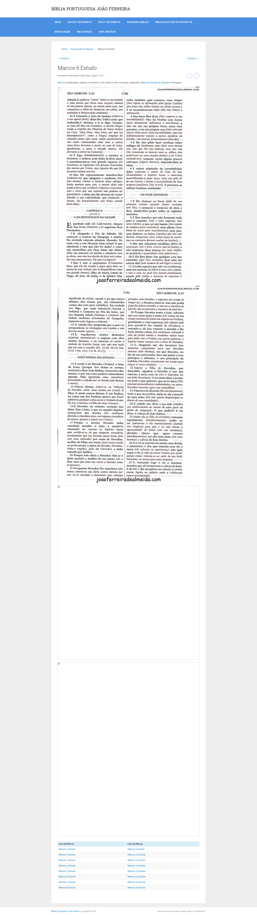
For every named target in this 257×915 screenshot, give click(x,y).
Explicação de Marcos (82, 49)
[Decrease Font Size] (196, 75)
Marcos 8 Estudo (67, 887)
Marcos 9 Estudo (136, 849)
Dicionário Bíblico (138, 22)
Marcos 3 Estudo (67, 860)
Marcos (61, 82)
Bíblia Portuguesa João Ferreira (90, 9)
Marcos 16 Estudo (136, 887)
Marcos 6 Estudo (67, 876)
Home (64, 49)
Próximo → (193, 58)
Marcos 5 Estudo (67, 871)
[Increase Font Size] (189, 75)
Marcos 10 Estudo (136, 854)
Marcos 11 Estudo (136, 860)
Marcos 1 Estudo (67, 849)
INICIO (58, 22)
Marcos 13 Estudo (136, 871)
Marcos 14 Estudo (136, 876)
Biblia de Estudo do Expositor (174, 22)
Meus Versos (84, 32)
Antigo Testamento (80, 22)
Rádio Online (62, 32)
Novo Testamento (109, 22)
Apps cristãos (107, 32)
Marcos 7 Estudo (67, 882)
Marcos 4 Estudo (67, 865)
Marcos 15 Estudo (136, 882)
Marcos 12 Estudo (136, 865)
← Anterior (63, 58)
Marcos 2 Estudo (67, 854)
